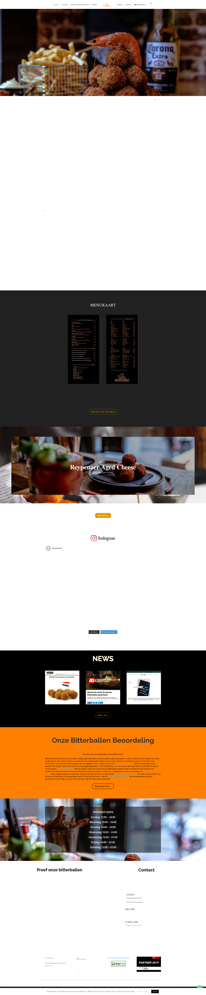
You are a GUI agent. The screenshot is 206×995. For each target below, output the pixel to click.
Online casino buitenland (79, 5)
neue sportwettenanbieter (118, 776)
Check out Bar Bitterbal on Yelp (118, 958)
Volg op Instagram (110, 632)
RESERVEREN (115, 44)
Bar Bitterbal (49, 958)
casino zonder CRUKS (65, 769)
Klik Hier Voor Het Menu (103, 411)
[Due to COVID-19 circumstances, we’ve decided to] (141, 571)
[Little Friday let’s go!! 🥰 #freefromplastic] (103, 571)
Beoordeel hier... (103, 786)
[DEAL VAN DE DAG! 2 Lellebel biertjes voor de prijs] (64, 610)
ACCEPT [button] (155, 991)
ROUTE (93, 44)
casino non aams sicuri (124, 763)
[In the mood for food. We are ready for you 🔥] (141, 610)
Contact (128, 5)
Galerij (94, 5)
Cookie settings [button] (143, 991)
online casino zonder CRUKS (125, 774)
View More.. (103, 515)
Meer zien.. (103, 715)
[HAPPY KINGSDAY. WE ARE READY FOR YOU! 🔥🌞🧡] (103, 610)
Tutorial (64, 5)
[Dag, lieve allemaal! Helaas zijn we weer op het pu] (64, 571)
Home (56, 5)
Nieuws (120, 5)
